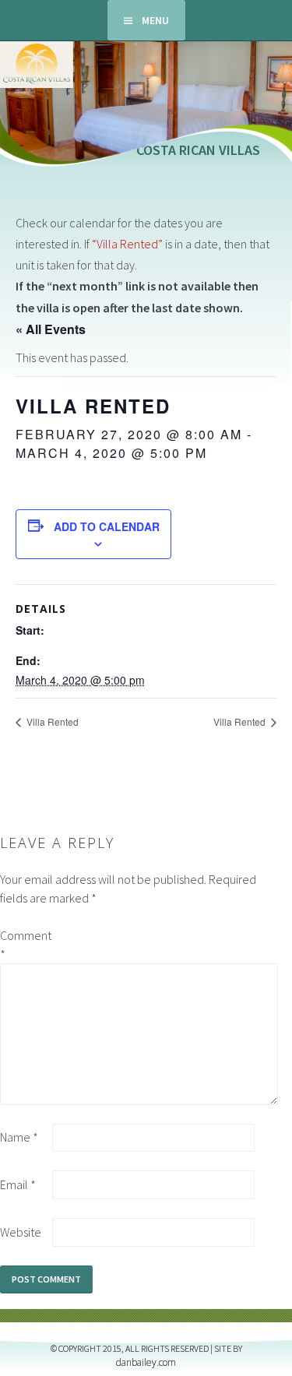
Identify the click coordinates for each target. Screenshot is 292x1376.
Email (18, 1184)
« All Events (51, 329)
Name (19, 1137)
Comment (25, 944)
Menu (155, 20)
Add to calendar (107, 526)
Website (20, 1232)
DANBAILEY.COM (146, 1362)
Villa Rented (51, 721)
